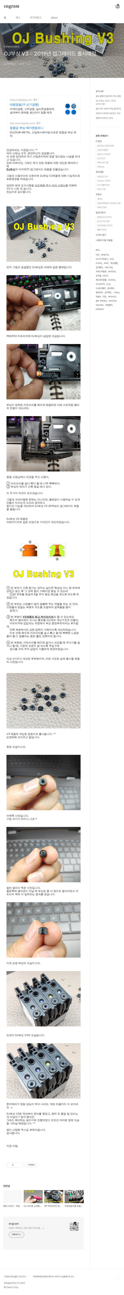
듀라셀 (98, 276)
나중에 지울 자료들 (104, 240)
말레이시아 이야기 (104, 217)
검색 (110, 6)
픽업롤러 (108, 305)
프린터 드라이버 (103, 154)
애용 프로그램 (102, 162)
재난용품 (114, 263)
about (54, 17)
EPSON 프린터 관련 (105, 146)
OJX (108, 284)
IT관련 (99, 141)
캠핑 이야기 (102, 229)
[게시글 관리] (20, 1165)
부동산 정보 (102, 207)
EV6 (112, 259)
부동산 (99, 194)
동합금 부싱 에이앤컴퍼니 (26, 128)
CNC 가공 (101, 189)
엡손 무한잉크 (101, 301)
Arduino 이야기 (103, 181)
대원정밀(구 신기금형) (24, 104)
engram (11, 6)
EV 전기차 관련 (103, 221)
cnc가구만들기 (102, 259)
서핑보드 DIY (102, 176)
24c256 (99, 305)
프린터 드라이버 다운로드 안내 (108, 113)
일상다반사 (100, 212)
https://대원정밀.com (21, 99)
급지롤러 (99, 267)
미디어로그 (35, 17)
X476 (105, 276)
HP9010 (112, 271)
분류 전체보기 (102, 136)
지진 (97, 255)
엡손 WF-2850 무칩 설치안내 (108, 108)
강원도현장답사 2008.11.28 (108, 203)
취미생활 (99, 172)
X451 (106, 263)
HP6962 (112, 296)
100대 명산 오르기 (104, 225)
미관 (104, 296)
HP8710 (105, 255)
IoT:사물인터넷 (103, 185)
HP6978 (112, 301)
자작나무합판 (101, 271)
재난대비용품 (101, 280)
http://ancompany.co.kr (22, 123)
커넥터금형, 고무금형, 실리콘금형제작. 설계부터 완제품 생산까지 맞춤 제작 (32, 110)
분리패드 (110, 288)
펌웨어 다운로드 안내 (104, 118)
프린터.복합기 (102, 150)
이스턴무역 (100, 284)
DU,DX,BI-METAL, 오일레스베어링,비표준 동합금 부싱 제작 (43, 134)
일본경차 (99, 292)
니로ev (116, 292)
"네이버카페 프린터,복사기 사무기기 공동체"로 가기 (53, 1276)
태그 (18, 17)
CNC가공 (109, 267)
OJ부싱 (99, 263)
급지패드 (108, 292)
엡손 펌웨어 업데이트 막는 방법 (108, 96)
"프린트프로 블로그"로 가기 (15, 1276)
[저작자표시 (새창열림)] (39, 1165)
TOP (117, 1278)
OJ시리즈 (101, 158)
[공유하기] (16, 1165)
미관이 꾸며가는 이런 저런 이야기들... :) (26, 1228)
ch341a (111, 280)
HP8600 (100, 309)
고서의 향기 (101, 235)
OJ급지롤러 (101, 288)
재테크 (100, 199)
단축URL (101, 167)
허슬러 (98, 296)
